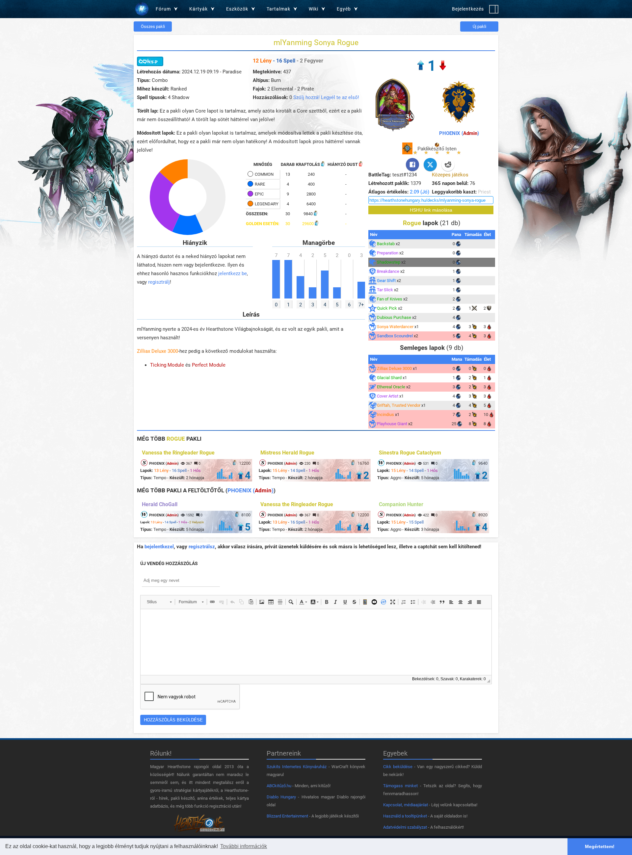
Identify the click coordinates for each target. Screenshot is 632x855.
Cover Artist (387, 396)
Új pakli (479, 26)
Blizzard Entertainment (287, 816)
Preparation (387, 252)
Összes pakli (153, 26)
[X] (430, 164)
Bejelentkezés (468, 9)
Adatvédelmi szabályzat (405, 827)
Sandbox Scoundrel (395, 335)
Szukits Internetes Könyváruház (297, 766)
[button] (159, 602)
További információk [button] (243, 846)
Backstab (386, 243)
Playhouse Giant (392, 423)
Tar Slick (385, 289)
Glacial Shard (389, 377)
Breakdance (388, 271)
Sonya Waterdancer (395, 326)
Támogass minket (400, 785)
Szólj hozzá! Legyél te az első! (326, 97)
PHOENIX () (459, 133)
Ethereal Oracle (391, 386)
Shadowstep (388, 262)
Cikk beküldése (397, 766)
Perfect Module (208, 365)
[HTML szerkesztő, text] (316, 642)
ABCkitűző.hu (279, 785)
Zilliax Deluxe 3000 (157, 351)
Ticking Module (167, 365)
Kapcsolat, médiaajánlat (405, 804)
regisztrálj (159, 282)
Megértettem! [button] (600, 846)
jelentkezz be (232, 273)
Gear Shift (386, 280)
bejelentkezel (159, 547)
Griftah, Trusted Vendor (398, 405)
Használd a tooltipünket (405, 816)
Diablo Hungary (281, 796)
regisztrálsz (202, 547)
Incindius (385, 414)
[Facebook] (412, 164)
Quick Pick (387, 308)
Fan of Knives (389, 299)
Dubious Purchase (394, 317)
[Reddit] (448, 164)
